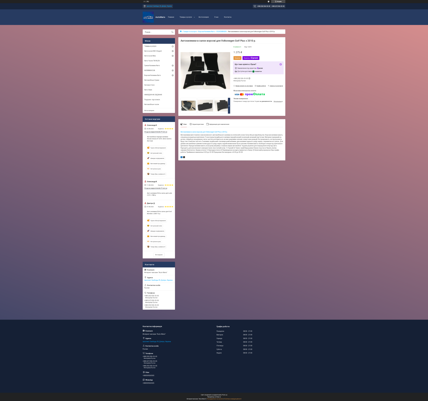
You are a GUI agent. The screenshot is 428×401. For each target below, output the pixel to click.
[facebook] (181, 157)
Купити (237, 58)
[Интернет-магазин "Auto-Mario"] (148, 17)
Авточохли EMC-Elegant (153, 51)
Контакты (227, 17)
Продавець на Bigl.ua (214, 397)
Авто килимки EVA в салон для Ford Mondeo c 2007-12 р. (159, 212)
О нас (216, 17)
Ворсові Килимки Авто (206, 31)
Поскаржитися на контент (215, 399)
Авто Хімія (148, 90)
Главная (171, 17)
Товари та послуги (190, 31)
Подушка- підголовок (152, 99)
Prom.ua (224, 395)
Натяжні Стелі (149, 85)
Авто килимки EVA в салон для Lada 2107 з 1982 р (159, 194)
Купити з (247, 58)
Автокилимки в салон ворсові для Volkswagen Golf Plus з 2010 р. (204, 132)
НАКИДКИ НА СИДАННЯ (153, 95)
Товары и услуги (186, 17)
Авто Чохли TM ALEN (152, 61)
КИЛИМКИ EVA (149, 70)
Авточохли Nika (150, 56)
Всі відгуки (159, 255)
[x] (184, 157)
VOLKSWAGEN (221, 31)
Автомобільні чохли (151, 104)
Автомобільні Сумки (151, 80)
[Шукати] (172, 32)
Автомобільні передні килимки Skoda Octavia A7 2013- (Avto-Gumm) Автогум (159, 139)
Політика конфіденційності (232, 399)
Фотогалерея (204, 17)
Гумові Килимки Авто (152, 65)
